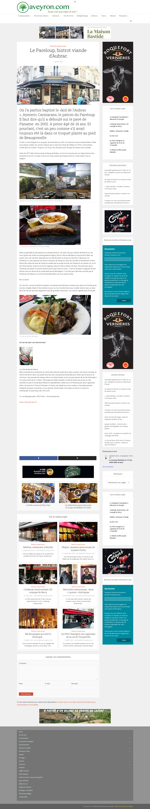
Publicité (21, 767)
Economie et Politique (26, 741)
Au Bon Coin (114, 136)
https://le (22, 402)
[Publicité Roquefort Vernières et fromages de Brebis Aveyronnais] (58, 472)
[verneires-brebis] (118, 72)
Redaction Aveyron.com (46, 550)
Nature (113, 16)
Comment (22, 663)
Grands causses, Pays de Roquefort (31, 777)
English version (24, 771)
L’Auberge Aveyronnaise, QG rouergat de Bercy (38, 591)
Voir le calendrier (108, 467)
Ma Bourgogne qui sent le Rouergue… (38, 635)
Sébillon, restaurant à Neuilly (38, 547)
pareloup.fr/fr (31, 402)
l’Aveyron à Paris (41, 16)
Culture (94, 16)
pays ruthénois (24, 781)
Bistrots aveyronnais (58, 46)
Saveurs (55, 16)
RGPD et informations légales (124, 806)
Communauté (23, 16)
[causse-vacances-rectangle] (75, 716)
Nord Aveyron (23, 774)
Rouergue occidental (26, 790)
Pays (104, 16)
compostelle (23, 797)
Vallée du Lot (23, 784)
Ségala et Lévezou (25, 787)
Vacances (123, 16)
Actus (21, 732)
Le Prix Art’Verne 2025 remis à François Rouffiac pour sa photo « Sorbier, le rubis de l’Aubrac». (117, 442)
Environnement (24, 745)
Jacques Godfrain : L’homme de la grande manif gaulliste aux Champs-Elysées (116, 426)
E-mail (47, 683)
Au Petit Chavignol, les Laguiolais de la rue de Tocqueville (78, 635)
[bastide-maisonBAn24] (75, 32)
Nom (21, 683)
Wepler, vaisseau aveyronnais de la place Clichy (78, 549)
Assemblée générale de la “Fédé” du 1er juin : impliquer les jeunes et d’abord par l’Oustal (118, 172)
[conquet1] (118, 221)
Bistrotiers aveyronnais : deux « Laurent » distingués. (78, 591)
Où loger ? (22, 758)
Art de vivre (68, 16)
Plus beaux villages (25, 794)
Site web (74, 683)
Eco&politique (82, 16)
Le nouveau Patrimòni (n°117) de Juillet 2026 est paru (120, 461)
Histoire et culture (25, 748)
